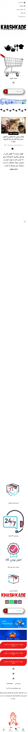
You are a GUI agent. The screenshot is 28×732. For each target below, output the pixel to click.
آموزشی (15, 133)
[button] (13, 82)
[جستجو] (5, 91)
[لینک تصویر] (13, 28)
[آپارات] (16, 602)
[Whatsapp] (11, 602)
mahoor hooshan (14, 145)
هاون (10, 133)
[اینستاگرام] (20, 602)
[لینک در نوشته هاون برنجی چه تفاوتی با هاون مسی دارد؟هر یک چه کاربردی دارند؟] (13, 125)
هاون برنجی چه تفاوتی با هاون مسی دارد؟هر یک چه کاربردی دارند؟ (13, 139)
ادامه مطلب (13, 169)
